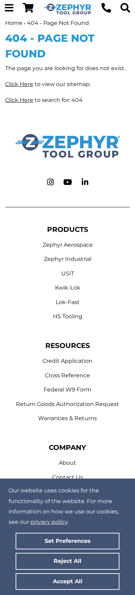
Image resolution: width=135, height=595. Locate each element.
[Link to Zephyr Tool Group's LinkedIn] (85, 182)
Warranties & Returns (67, 418)
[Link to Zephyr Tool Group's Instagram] (50, 182)
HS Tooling (67, 316)
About (67, 463)
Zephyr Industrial (67, 259)
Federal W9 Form (67, 389)
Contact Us (67, 477)
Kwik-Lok (67, 287)
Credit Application (67, 361)
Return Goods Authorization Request (67, 404)
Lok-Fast (68, 302)
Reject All (67, 561)
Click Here (19, 84)
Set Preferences (68, 541)
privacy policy (49, 522)
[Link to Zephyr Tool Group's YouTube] (67, 182)
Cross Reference (67, 375)
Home (13, 23)
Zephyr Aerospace (68, 245)
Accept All (67, 581)
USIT (67, 273)
